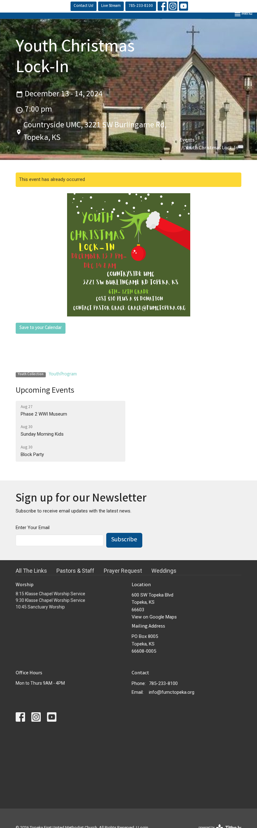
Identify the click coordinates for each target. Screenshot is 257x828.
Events (187, 140)
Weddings (163, 570)
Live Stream (111, 6)
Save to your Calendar (40, 328)
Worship (25, 585)
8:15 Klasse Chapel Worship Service (50, 593)
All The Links (31, 570)
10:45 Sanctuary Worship (40, 606)
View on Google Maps (154, 617)
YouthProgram (63, 374)
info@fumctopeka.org (171, 692)
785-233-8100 (140, 6)
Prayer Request (123, 570)
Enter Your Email (33, 527)
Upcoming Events (45, 391)
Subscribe (124, 539)
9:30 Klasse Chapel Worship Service (50, 600)
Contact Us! (83, 6)
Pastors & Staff (75, 570)
